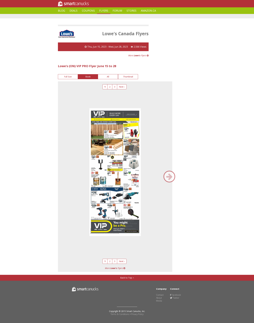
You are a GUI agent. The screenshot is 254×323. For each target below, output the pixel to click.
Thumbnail (128, 76)
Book (88, 76)
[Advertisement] (111, 16)
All (108, 76)
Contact (160, 294)
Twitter (175, 297)
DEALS (73, 10)
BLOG (61, 10)
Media (159, 300)
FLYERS (103, 10)
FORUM (117, 10)
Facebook (176, 294)
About (159, 297)
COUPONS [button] (88, 10)
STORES (131, 10)
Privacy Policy (137, 314)
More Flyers (137, 55)
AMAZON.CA (148, 10)
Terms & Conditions (120, 314)
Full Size (68, 76)
